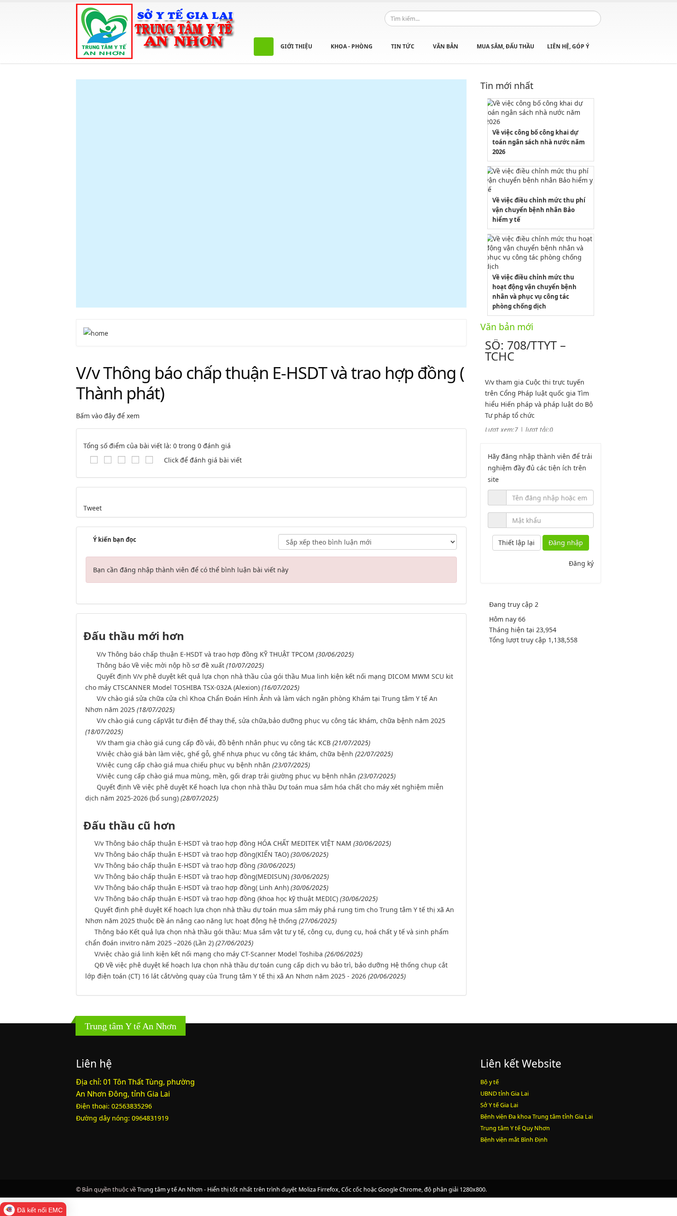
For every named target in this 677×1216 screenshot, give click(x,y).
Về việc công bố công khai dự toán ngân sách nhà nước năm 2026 (538, 142)
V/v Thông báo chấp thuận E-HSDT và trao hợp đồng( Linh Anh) (191, 887)
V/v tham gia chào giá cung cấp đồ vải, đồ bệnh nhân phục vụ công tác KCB (214, 742)
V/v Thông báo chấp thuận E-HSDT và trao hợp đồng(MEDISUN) (191, 876)
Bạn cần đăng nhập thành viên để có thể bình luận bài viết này (190, 569)
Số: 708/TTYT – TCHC (525, 350)
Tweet (92, 508)
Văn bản (446, 46)
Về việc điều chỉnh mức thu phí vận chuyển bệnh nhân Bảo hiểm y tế (538, 210)
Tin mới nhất (506, 85)
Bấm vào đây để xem (108, 415)
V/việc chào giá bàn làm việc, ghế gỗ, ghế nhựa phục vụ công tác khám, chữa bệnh (225, 753)
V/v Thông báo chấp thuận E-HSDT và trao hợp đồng (175, 865)
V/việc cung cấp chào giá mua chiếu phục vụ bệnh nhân (183, 764)
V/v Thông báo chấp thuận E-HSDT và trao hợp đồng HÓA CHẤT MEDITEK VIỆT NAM (222, 843)
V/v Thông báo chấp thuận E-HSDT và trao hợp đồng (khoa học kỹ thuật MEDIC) (216, 898)
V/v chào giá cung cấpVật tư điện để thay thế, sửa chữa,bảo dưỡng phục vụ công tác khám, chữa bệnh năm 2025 (271, 720)
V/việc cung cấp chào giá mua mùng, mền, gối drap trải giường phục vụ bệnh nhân (226, 775)
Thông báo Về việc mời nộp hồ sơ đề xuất (160, 665)
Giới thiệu (297, 46)
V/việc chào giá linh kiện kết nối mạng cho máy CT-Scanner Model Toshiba (208, 953)
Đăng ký (581, 563)
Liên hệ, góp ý (568, 46)
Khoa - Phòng (352, 46)
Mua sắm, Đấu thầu (505, 46)
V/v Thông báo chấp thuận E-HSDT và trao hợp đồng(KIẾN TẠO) (191, 854)
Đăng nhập (566, 542)
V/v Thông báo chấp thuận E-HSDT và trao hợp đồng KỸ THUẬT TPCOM (205, 654)
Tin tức (403, 46)
